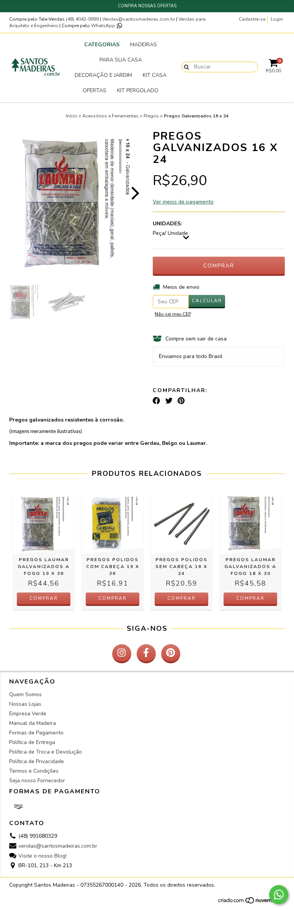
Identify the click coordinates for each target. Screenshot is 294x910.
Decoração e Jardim (103, 75)
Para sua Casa (121, 59)
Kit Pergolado (137, 90)
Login (277, 19)
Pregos (151, 116)
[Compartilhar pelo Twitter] (169, 401)
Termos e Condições (34, 771)
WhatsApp (103, 26)
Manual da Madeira (32, 723)
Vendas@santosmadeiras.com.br (138, 19)
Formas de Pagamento (36, 732)
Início (71, 116)
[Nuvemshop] (251, 903)
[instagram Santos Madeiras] (121, 653)
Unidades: (167, 223)
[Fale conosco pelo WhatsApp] (278, 894)
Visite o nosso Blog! (42, 856)
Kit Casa (155, 75)
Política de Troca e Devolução (45, 751)
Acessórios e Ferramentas (110, 116)
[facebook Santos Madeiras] (146, 653)
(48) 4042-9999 (83, 19)
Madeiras (143, 44)
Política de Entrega (32, 742)
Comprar (43, 598)
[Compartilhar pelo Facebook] (156, 401)
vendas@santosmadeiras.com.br (57, 846)
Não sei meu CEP (173, 314)
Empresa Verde (27, 713)
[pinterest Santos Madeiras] (170, 653)
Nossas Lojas (25, 704)
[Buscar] (184, 66)
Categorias (101, 44)
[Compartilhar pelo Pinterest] (181, 401)
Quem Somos (25, 694)
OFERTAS (94, 90)
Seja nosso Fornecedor (37, 780)
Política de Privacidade (36, 761)
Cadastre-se (252, 19)
